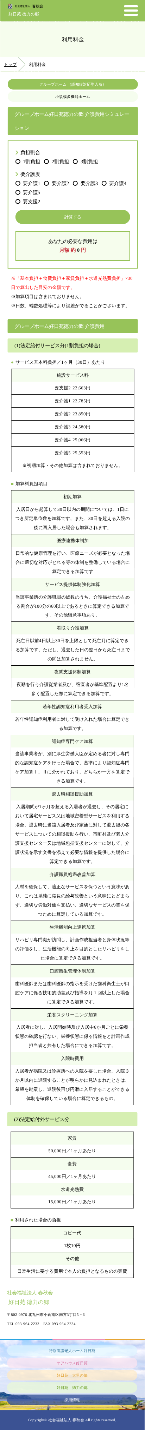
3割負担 (89, 161)
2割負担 (60, 161)
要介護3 (89, 183)
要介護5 (31, 192)
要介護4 (117, 183)
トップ (10, 64)
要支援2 (31, 201)
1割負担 (31, 161)
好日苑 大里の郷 (72, 1375)
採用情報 (72, 1400)
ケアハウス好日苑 (72, 1363)
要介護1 (31, 183)
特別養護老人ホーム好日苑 (72, 1351)
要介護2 (60, 183)
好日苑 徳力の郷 (23, 14)
